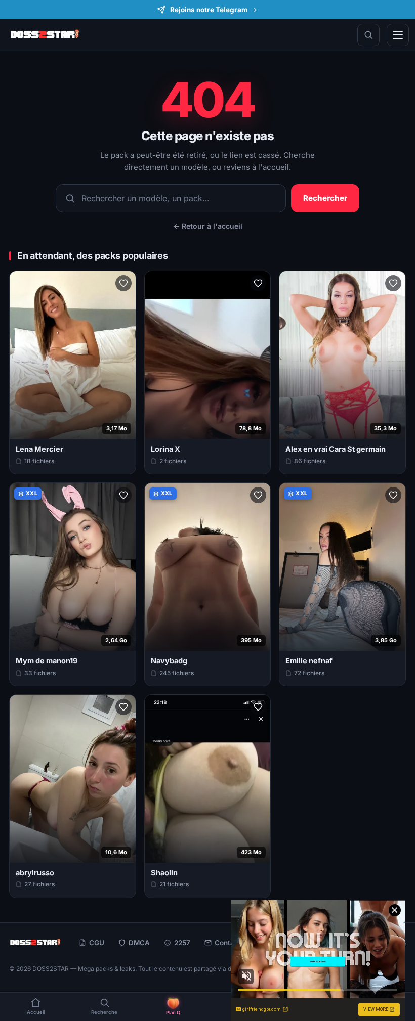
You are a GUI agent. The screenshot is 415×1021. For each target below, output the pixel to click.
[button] (123, 283)
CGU (96, 943)
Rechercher (325, 198)
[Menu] (398, 35)
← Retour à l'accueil (207, 225)
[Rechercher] (368, 35)
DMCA (139, 943)
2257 (182, 943)
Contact (228, 943)
